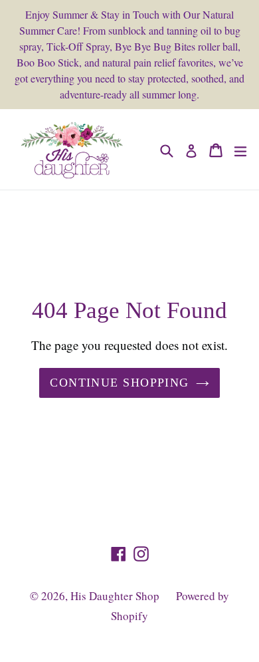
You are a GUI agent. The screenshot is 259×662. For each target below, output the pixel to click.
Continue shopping (119, 382)
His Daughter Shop (114, 595)
